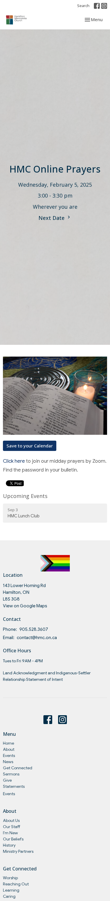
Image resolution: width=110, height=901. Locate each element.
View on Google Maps (25, 606)
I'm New (10, 832)
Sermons (11, 774)
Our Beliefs (13, 839)
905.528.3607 (33, 629)
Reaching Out (16, 884)
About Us (11, 820)
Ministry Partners (18, 851)
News (8, 761)
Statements (14, 786)
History (9, 845)
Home (8, 743)
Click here (14, 461)
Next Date (52, 217)
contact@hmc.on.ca (37, 637)
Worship (10, 877)
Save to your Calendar (29, 446)
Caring (9, 896)
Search (83, 5)
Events (9, 755)
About (8, 749)
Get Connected (17, 767)
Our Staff (11, 826)
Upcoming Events (25, 495)
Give (7, 780)
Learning (11, 890)
